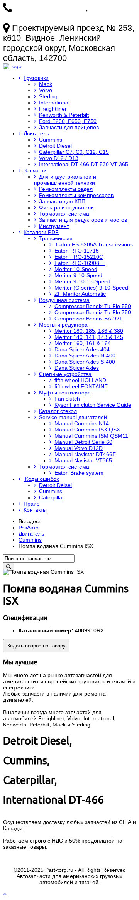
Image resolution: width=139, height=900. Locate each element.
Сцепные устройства (65, 374)
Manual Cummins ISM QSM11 (91, 436)
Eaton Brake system (78, 473)
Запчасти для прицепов (69, 127)
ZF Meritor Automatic (80, 294)
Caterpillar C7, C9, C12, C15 (74, 152)
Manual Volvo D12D (78, 448)
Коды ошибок (41, 479)
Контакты (35, 510)
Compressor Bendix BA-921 (88, 318)
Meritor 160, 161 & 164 (82, 343)
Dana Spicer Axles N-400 (84, 355)
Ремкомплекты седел (66, 189)
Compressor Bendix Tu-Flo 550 (92, 306)
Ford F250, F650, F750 (68, 121)
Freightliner (53, 109)
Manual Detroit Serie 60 (83, 442)
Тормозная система (64, 214)
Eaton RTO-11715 (76, 251)
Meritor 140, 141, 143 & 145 (88, 337)
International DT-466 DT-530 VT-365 (83, 164)
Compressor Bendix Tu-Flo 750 (92, 312)
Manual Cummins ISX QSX (87, 429)
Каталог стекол (58, 411)
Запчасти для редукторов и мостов (83, 220)
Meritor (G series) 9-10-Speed (91, 288)
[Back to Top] (5, 894)
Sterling (48, 96)
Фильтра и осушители (66, 207)
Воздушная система (64, 300)
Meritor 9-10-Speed (78, 275)
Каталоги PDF (41, 232)
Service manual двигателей (73, 417)
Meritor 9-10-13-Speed (82, 281)
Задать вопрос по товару (36, 646)
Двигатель (36, 133)
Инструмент (54, 226)
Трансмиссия (56, 238)
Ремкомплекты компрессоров (76, 195)
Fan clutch (67, 399)
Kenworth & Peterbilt (64, 115)
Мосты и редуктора (63, 325)
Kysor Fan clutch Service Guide (92, 405)
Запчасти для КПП (62, 201)
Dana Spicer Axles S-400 (84, 362)
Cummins (50, 140)
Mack (45, 84)
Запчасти (35, 170)
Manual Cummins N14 (81, 423)
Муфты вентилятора (65, 392)
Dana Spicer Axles (76, 368)
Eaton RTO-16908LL (79, 263)
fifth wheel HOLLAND (80, 380)
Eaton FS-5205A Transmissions (93, 244)
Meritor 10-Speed (75, 269)
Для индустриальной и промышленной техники (65, 180)
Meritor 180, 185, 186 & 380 (88, 331)
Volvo (45, 90)
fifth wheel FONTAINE (81, 386)
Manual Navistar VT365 (83, 460)
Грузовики (36, 78)
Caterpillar (51, 497)
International (54, 102)
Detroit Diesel (55, 146)
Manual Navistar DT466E (85, 454)
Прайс (31, 504)
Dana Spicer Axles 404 (82, 349)
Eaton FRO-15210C (78, 257)
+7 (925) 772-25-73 (50, 8)
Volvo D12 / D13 (58, 158)
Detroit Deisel (55, 485)
